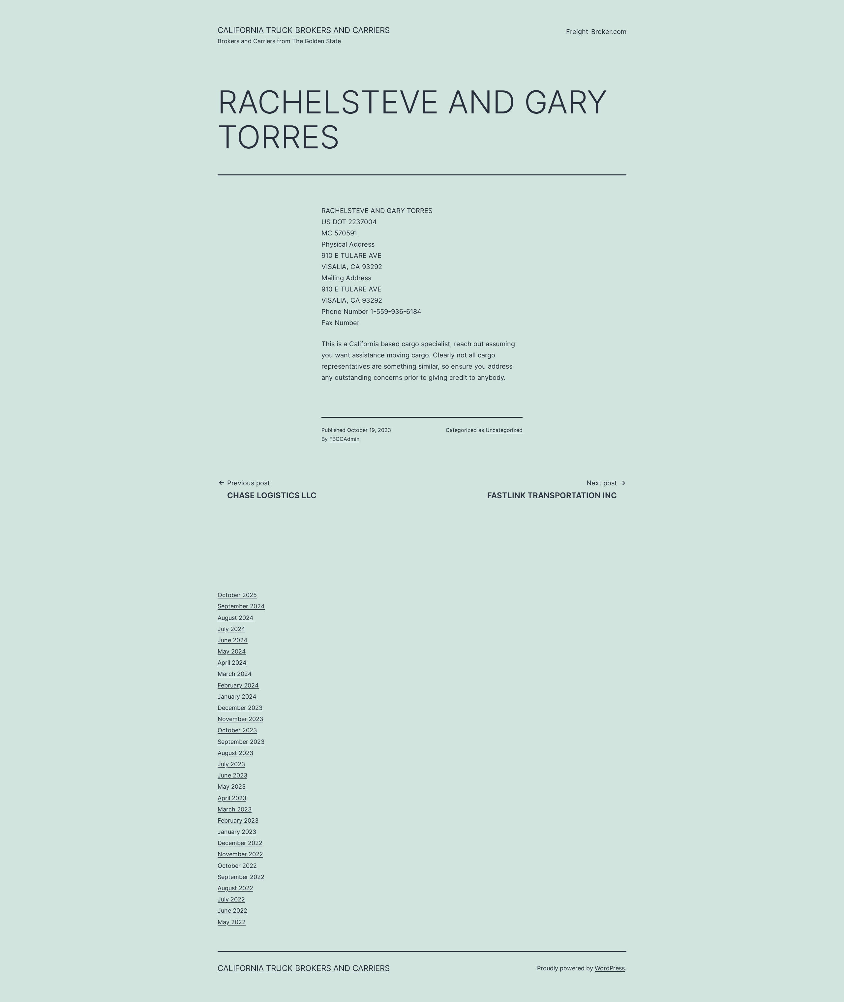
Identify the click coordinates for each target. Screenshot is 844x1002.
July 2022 (231, 899)
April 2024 (232, 662)
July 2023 (231, 764)
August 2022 (235, 888)
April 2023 (232, 798)
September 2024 (241, 606)
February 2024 (238, 685)
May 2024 (232, 651)
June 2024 (233, 640)
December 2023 (240, 707)
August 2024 (236, 617)
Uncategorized (504, 430)
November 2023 (240, 718)
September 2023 (241, 741)
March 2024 (235, 673)
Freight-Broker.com (596, 32)
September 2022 (241, 876)
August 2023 (235, 752)
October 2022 (237, 865)
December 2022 (240, 842)
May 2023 (232, 786)
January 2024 (237, 696)
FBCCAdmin (344, 439)
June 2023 (232, 775)
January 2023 (237, 831)
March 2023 (235, 809)
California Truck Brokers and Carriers (304, 30)
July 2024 (231, 628)
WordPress (610, 968)
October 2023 (237, 730)
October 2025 (237, 595)
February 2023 (238, 820)
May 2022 (232, 922)
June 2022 (232, 910)
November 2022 (240, 854)
